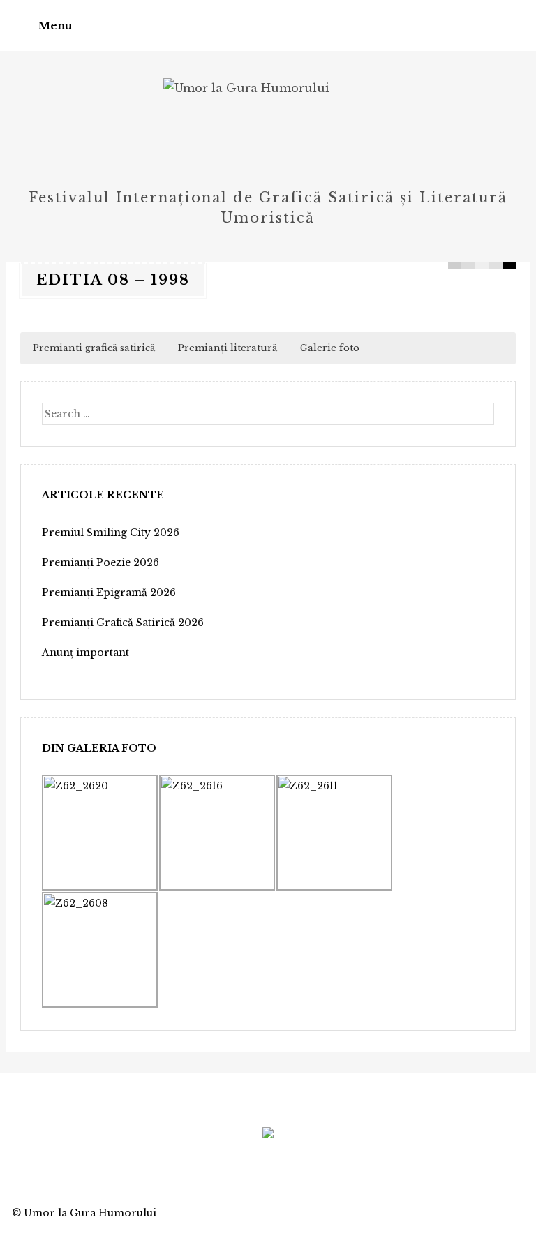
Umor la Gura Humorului (90, 1213)
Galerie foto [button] (329, 348)
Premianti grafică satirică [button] (94, 348)
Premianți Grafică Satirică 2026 (123, 622)
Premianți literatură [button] (227, 348)
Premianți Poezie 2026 (100, 562)
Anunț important (85, 652)
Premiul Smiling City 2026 (110, 532)
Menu (55, 25)
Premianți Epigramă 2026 (109, 592)
